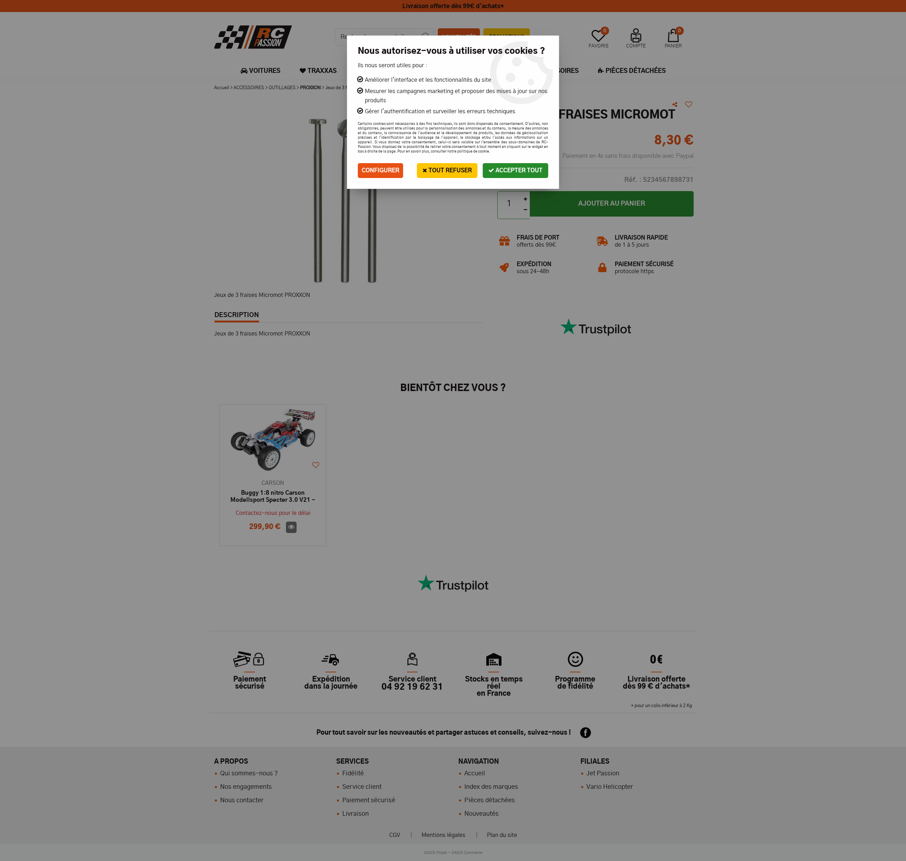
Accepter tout (518, 170)
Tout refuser (449, 170)
